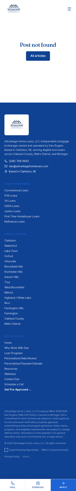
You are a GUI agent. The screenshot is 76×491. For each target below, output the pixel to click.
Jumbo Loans (12, 211)
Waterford (10, 245)
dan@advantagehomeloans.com (28, 166)
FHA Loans (10, 195)
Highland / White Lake (17, 297)
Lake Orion (11, 250)
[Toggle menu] (69, 9)
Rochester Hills (13, 271)
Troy (7, 282)
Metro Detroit (12, 323)
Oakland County (14, 318)
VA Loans (10, 200)
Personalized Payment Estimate (23, 363)
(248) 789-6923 (19, 161)
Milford (8, 292)
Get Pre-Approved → (17, 389)
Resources (11, 368)
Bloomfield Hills (13, 266)
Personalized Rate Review (20, 358)
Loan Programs (13, 353)
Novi (7, 302)
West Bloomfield (14, 287)
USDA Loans (11, 206)
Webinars (10, 373)
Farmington (11, 313)
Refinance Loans (14, 221)
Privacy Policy (12, 456)
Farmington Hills (13, 308)
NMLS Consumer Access (55, 449)
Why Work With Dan (16, 347)
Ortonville (10, 261)
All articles (38, 56)
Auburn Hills (11, 276)
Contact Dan (11, 379)
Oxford (8, 256)
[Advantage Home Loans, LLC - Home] (13, 8)
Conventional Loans (16, 190)
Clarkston (10, 240)
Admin (26, 456)
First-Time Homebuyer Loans (21, 216)
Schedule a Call (13, 384)
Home (8, 342)
